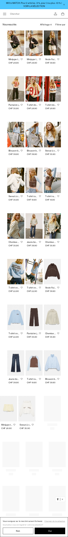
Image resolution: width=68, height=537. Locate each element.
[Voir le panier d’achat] (63, 13)
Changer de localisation (54, 521)
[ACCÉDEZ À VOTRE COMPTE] (55, 14)
